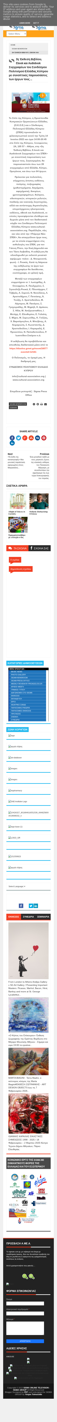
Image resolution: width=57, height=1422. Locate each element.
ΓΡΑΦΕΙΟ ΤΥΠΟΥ (18, 690)
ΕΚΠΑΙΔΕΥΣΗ (16, 699)
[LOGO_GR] (14, 838)
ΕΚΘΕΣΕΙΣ (15, 696)
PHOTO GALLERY (18, 675)
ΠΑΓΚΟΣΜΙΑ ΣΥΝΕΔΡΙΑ (20, 708)
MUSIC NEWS (16, 672)
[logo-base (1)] (15, 827)
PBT (26, 1392)
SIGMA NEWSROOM (19, 49)
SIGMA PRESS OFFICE (20, 681)
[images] (12, 768)
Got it (36, 23)
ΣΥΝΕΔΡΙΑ (15, 720)
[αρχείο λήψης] (15, 746)
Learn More (24, 23)
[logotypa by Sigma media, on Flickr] (28, 1227)
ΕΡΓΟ (13, 702)
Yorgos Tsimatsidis (33, 1394)
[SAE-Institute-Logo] (17, 801)
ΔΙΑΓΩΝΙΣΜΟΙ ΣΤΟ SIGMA (21, 693)
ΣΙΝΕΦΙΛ (14, 717)
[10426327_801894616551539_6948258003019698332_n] (28, 816)
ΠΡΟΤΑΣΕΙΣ (16, 714)
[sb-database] (15, 758)
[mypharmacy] (15, 791)
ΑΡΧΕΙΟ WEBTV (17, 687)
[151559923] (14, 856)
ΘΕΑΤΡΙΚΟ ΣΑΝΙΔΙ (18, 705)
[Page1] (28, 30)
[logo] (11, 736)
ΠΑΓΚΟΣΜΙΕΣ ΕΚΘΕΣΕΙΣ (21, 711)
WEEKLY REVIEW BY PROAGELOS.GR (26, 684)
